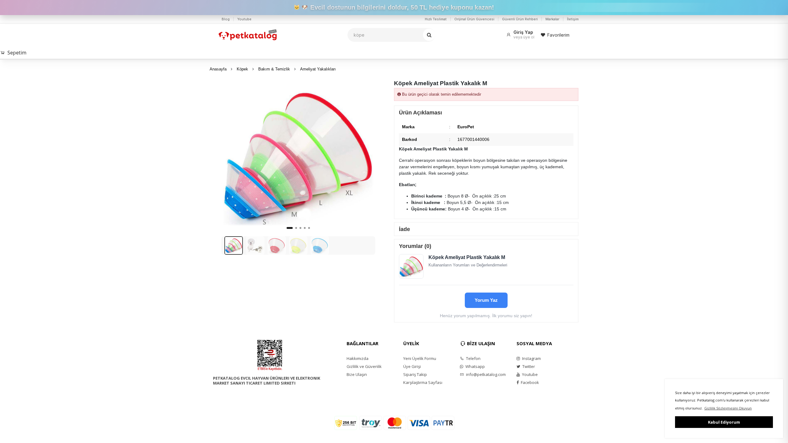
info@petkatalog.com (485, 374)
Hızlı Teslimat (436, 19)
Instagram (531, 358)
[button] (367, 155)
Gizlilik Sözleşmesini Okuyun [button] (728, 408)
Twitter (528, 366)
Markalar (552, 19)
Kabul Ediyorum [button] (724, 422)
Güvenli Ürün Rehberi (520, 19)
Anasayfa (218, 69)
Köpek (242, 69)
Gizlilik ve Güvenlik (364, 366)
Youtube (244, 19)
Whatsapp (474, 366)
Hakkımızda (357, 358)
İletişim (573, 19)
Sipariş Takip (415, 374)
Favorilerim (558, 35)
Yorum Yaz (486, 300)
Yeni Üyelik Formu (419, 358)
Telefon (472, 358)
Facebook (529, 382)
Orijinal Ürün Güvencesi (474, 19)
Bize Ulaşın (357, 374)
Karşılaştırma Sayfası (422, 382)
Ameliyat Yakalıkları (318, 69)
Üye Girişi (412, 366)
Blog (226, 19)
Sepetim (16, 52)
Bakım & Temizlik (274, 69)
